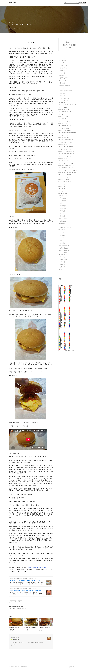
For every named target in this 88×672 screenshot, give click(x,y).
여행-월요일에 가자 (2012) (64, 125)
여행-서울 (61, 186)
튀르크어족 (61, 229)
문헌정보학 (63, 93)
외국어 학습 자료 (62, 102)
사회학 (62, 203)
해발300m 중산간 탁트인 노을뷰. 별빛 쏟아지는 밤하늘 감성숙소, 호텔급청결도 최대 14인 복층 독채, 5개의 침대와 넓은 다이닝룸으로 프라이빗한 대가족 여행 (26, 583)
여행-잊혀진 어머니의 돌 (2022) (65, 177)
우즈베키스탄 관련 (64, 252)
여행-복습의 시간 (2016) (64, 144)
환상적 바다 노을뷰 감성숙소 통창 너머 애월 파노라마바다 (25, 590)
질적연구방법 (63, 195)
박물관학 (62, 220)
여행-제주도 (61, 188)
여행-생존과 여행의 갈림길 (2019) (66, 153)
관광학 (62, 213)
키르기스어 (62, 266)
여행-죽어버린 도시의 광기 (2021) (66, 165)
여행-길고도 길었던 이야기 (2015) (66, 142)
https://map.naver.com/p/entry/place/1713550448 (22, 578)
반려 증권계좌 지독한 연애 (66, 90)
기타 (61, 271)
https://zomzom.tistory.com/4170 (38, 567)
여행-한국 (61, 184)
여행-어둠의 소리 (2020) (64, 160)
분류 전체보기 (62, 58)
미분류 (62, 92)
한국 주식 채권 (64, 100)
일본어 (62, 269)
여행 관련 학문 (62, 193)
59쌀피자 (62, 73)
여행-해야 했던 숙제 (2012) (64, 130)
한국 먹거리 (63, 69)
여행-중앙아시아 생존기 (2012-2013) (67, 132)
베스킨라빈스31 (64, 75)
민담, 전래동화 (63, 62)
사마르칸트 (62, 235)
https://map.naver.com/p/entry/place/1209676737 (22, 588)
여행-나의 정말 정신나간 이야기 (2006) (67, 104)
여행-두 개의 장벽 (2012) (64, 128)
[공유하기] (13, 602)
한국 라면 (62, 70)
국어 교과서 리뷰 (62, 254)
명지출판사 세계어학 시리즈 (66, 95)
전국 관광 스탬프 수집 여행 (64, 181)
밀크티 (62, 88)
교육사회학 (63, 221)
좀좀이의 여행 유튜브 (74, 664)
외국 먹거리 (63, 65)
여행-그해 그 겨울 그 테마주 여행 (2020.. (67, 163)
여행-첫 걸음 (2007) (63, 107)
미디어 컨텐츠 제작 (64, 225)
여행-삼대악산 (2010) (63, 118)
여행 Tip (61, 191)
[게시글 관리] (15, 602)
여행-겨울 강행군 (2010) (64, 121)
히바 (61, 239)
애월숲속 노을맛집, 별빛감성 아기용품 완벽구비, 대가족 (25, 580)
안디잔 (62, 242)
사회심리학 (63, 205)
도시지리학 (63, 210)
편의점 (62, 82)
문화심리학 (63, 198)
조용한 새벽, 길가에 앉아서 (64, 227)
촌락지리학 (63, 212)
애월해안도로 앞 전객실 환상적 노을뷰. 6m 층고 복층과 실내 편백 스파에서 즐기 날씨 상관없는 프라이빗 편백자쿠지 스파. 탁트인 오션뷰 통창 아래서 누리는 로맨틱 (26, 593)
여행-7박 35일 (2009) (63, 114)
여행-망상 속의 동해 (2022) (64, 174)
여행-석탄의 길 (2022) (63, 179)
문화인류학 (63, 197)
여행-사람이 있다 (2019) (64, 156)
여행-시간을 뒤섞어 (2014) (64, 135)
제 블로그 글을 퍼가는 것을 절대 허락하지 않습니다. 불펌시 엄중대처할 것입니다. (27, 642)
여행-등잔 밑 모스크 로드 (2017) (65, 146)
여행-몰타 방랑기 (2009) (64, 116)
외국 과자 (62, 64)
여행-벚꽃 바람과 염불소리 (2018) (66, 151)
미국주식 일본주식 (64, 98)
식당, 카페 (63, 87)
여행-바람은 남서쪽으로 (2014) (65, 139)
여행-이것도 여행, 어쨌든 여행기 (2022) (67, 172)
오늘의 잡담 (63, 97)
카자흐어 (62, 264)
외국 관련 (63, 67)
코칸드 (62, 240)
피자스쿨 (62, 72)
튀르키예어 (62, 258)
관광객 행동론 (63, 218)
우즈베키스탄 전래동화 (65, 248)
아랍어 (62, 256)
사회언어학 (63, 207)
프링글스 (62, 78)
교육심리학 (63, 223)
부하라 (62, 237)
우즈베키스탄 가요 (64, 250)
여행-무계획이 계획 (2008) (64, 111)
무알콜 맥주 (63, 80)
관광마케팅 (63, 216)
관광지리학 (63, 215)
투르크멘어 (62, 261)
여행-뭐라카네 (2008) (63, 109)
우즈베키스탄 (62, 232)
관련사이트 (72, 666)
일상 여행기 (62, 60)
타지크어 (62, 267)
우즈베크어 (62, 243)
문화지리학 (63, 200)
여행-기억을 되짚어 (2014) (64, 137)
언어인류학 (62, 202)
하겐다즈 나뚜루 (64, 77)
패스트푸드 (63, 83)
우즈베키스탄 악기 (64, 247)
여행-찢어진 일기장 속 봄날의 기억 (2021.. (68, 170)
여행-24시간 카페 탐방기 (64, 149)
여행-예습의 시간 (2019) (64, 158)
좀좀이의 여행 (12, 3)
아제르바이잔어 (64, 259)
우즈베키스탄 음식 (64, 245)
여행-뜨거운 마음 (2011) (64, 123)
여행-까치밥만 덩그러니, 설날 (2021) (66, 167)
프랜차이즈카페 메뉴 (65, 85)
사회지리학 (63, 208)
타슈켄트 (62, 234)
